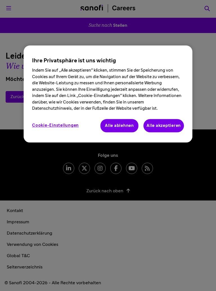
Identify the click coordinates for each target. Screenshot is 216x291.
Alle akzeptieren (164, 126)
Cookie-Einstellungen (55, 125)
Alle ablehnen (119, 126)
